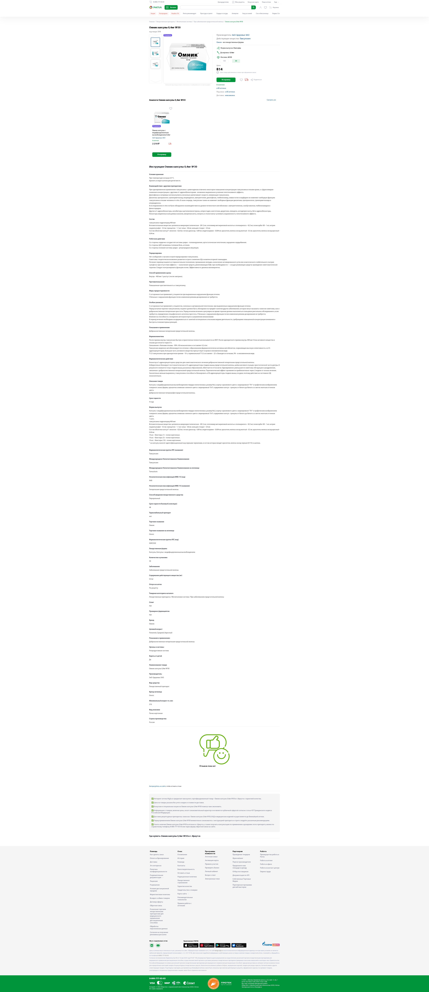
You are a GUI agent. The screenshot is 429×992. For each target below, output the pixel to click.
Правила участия (211, 864)
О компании (182, 855)
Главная (152, 22)
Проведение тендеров (241, 855)
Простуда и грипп (206, 13)
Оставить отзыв (184, 873)
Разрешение (155, 885)
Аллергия (235, 13)
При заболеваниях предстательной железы (208, 22)
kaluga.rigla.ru (219, 950)
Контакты (181, 866)
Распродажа (163, 13)
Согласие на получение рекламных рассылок (159, 934)
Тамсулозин (245, 39)
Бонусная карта (253, 2)
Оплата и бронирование (159, 858)
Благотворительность (186, 869)
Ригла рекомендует (189, 13)
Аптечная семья (211, 857)
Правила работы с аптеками (184, 905)
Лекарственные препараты (165, 22)
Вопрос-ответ (210, 875)
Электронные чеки (212, 879)
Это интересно (155, 866)
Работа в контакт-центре (269, 868)
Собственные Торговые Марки (242, 880)
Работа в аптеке (266, 860)
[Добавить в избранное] (241, 80)
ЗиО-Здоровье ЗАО (240, 35)
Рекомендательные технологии (185, 899)
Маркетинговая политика (160, 895)
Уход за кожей (247, 13)
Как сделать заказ (157, 855)
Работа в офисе (266, 864)
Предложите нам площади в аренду (240, 867)
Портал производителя (242, 862)
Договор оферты (156, 902)
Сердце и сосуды (222, 13)
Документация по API (241, 875)
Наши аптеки (266, 2)
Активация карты (212, 860)
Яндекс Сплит (277, 13)
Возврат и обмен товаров (160, 898)
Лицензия (154, 881)
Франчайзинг (238, 858)
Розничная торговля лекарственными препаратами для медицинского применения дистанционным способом (158, 916)
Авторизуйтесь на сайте (157, 786)
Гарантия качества (185, 886)
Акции (153, 13)
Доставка (153, 862)
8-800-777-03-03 (157, 979)
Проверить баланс (212, 868)
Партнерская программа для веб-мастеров (242, 886)
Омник (219, 42)
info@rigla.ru (258, 987)
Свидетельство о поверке (187, 890)
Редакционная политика (187, 877)
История (181, 858)
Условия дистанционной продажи (159, 890)
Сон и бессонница (262, 13)
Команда (181, 862)
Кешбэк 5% (175, 13)
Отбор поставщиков (240, 872)
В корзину (226, 80)
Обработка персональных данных (158, 928)
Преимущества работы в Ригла (269, 856)
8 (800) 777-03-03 (163, 955)
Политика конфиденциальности (158, 871)
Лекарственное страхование (184, 882)
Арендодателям (223, 2)
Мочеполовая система (184, 22)
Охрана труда (265, 872)
